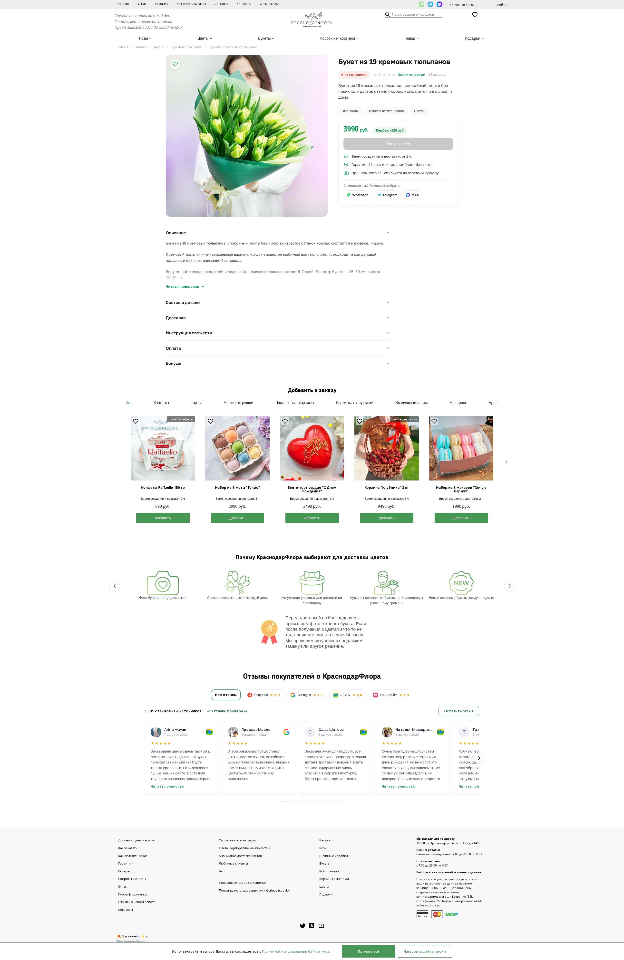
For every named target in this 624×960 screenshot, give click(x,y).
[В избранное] (175, 64)
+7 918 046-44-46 (462, 4)
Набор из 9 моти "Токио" (237, 487)
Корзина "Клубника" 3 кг (386, 487)
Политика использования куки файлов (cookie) (254, 891)
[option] (247, 136)
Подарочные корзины (294, 403)
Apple (493, 403)
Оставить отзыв (458, 711)
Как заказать (127, 848)
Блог (222, 871)
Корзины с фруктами (355, 403)
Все (129, 403)
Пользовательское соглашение (242, 883)
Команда (161, 3)
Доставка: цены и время (136, 840)
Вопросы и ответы (132, 879)
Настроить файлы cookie (424, 951)
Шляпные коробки (333, 856)
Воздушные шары (412, 403)
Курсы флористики (132, 894)
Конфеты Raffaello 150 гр (163, 487)
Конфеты (161, 403)
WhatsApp (360, 195)
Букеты (264, 38)
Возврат (124, 871)
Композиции (329, 871)
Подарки (472, 38)
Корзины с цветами (334, 879)
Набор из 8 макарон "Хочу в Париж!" (461, 489)
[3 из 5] (384, 75)
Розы (143, 38)
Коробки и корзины (337, 38)
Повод (410, 38)
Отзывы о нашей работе (136, 902)
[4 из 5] (389, 75)
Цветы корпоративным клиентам (244, 848)
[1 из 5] (375, 75)
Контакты (244, 3)
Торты (196, 403)
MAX (415, 195)
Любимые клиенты (233, 864)
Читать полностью (182, 286)
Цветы (203, 38)
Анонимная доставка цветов (240, 856)
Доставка (221, 3)
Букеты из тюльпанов (386, 111)
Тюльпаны (350, 111)
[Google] (286, 732)
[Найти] (387, 14)
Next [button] (504, 461)
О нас (142, 3)
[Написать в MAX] (439, 4)
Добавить (163, 518)
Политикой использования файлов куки (295, 951)
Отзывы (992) (270, 3)
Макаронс (458, 403)
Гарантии (125, 864)
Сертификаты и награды (237, 840)
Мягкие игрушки (239, 403)
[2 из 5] (380, 75)
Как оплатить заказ (191, 3)
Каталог (123, 3)
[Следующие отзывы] (479, 758)
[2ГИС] (209, 732)
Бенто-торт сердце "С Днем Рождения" (312, 489)
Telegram (389, 195)
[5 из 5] (393, 75)
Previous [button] (120, 461)
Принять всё (368, 951)
